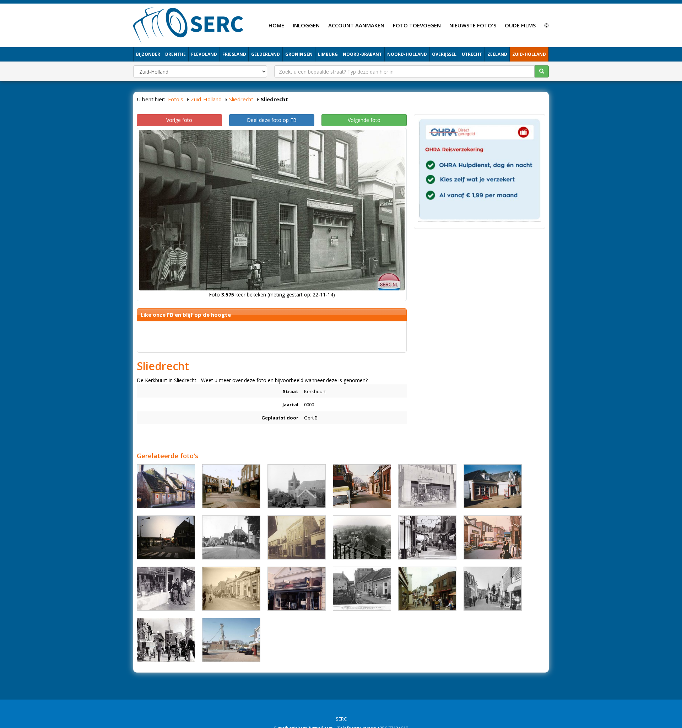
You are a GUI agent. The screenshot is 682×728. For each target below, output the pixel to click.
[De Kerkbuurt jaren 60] (493, 589)
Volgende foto (364, 120)
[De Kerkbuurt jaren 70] (362, 486)
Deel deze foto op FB (272, 120)
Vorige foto (179, 120)
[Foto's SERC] (188, 24)
